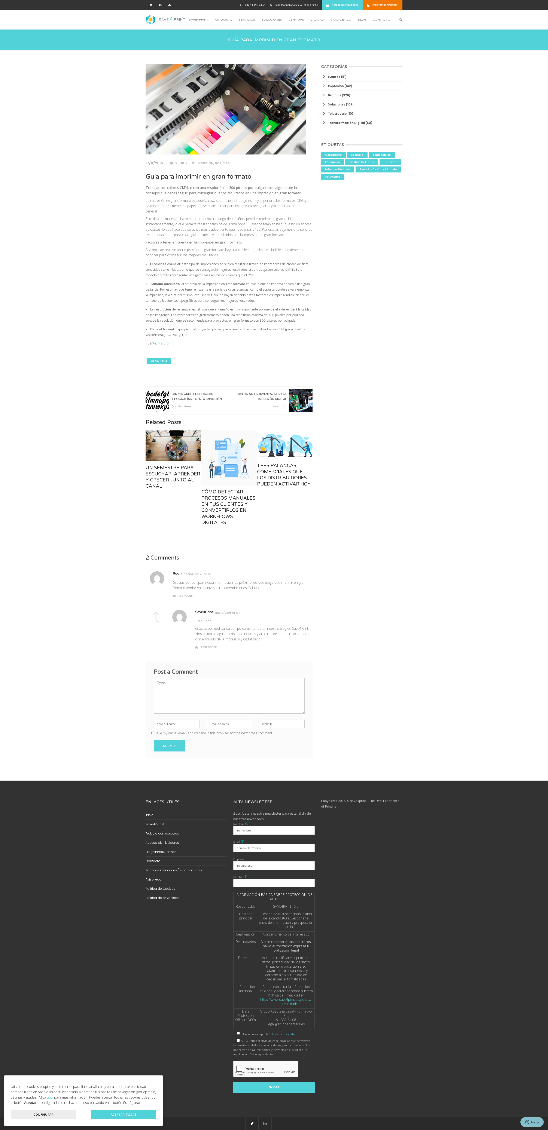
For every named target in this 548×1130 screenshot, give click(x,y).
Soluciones (336, 104)
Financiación (382, 155)
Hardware (390, 162)
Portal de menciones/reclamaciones (174, 870)
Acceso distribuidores (162, 842)
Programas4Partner (161, 852)
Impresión (205, 163)
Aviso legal (154, 879)
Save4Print (204, 612)
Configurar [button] (43, 1114)
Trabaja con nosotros (162, 833)
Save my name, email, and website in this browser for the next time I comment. (214, 733)
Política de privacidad (162, 898)
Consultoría (159, 361)
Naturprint (166, 343)
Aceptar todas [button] (124, 1114)
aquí (50, 1097)
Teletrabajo (337, 113)
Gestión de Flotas (361, 162)
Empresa (238, 859)
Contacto (153, 861)
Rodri (177, 573)
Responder (186, 596)
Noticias (222, 163)
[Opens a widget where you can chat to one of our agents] (532, 1122)
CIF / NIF (240, 877)
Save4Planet (155, 824)
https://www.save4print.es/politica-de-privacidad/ (286, 1001)
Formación (332, 162)
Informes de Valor (337, 169)
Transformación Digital (346, 123)
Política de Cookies (160, 888)
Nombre (240, 824)
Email (238, 841)
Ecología (357, 155)
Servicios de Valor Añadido (378, 169)
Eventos (334, 77)
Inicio (149, 815)
